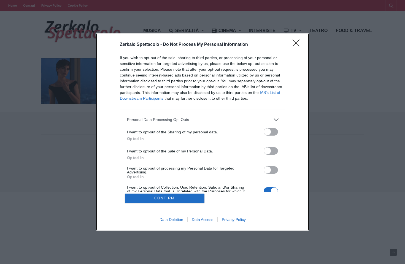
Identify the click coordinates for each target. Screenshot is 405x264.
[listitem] (202, 120)
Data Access (202, 219)
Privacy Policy (234, 219)
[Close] (298, 44)
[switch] (271, 132)
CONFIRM (164, 198)
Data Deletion (171, 219)
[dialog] (202, 132)
